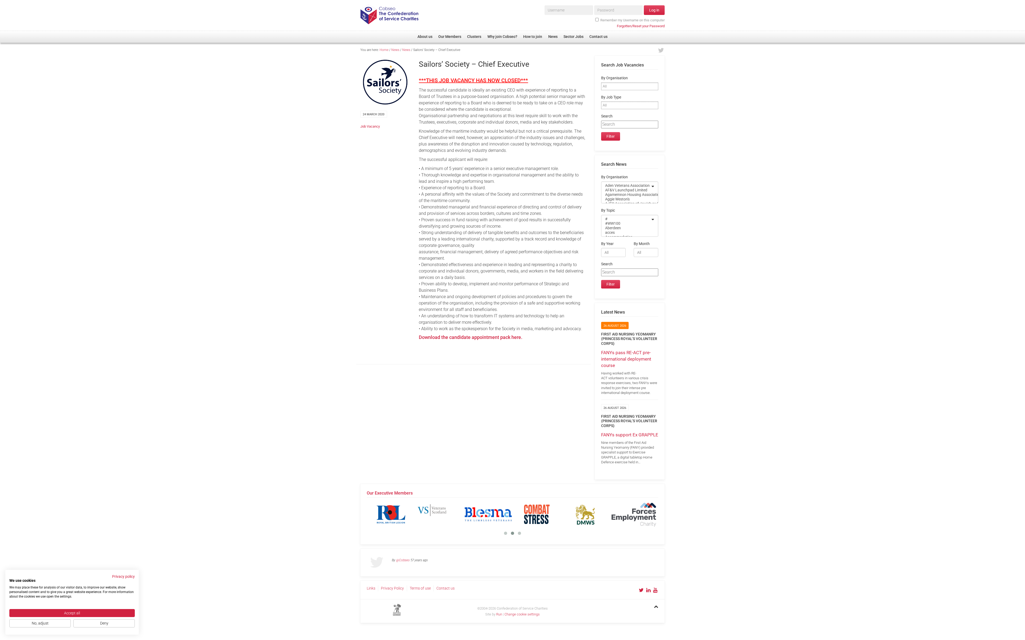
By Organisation (614, 78)
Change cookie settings (522, 614)
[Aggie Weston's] (626, 199)
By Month (642, 244)
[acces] (626, 232)
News (395, 50)
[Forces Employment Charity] (633, 514)
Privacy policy (123, 576)
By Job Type (611, 97)
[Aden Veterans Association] (626, 185)
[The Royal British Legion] (391, 514)
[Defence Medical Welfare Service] (585, 514)
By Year (607, 244)
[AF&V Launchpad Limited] (626, 190)
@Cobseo (403, 560)
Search (607, 116)
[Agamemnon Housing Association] (626, 194)
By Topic (608, 210)
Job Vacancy (370, 126)
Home (384, 50)
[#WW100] (626, 223)
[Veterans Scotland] (439, 514)
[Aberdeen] (626, 228)
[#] (626, 219)
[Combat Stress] (536, 514)
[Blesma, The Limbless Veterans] (488, 514)
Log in (654, 10)
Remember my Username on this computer (632, 20)
